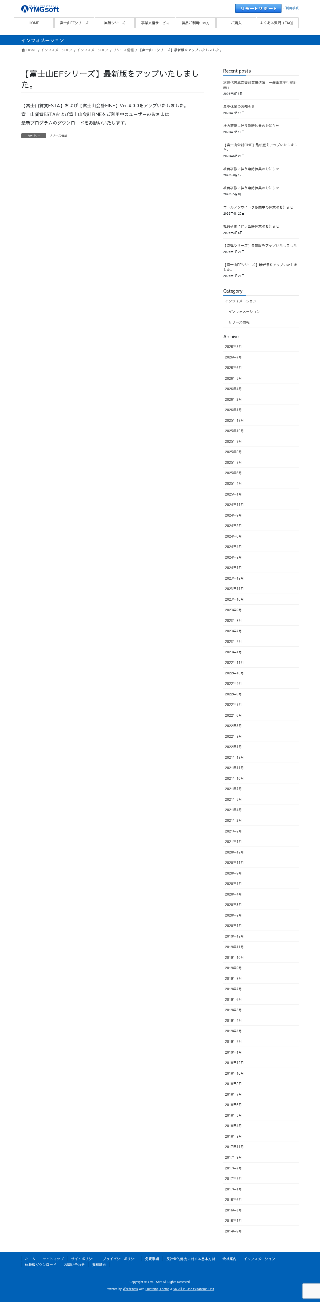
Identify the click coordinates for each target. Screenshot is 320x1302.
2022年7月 (233, 704)
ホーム (30, 1258)
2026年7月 (233, 356)
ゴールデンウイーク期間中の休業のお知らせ (258, 207)
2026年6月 (233, 367)
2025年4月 (233, 483)
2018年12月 (234, 1062)
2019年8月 (233, 978)
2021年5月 (233, 799)
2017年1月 (233, 1188)
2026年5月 (233, 378)
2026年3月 (233, 399)
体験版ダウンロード (40, 1264)
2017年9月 (233, 1157)
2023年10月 (234, 599)
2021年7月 (233, 788)
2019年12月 (234, 936)
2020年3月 (233, 904)
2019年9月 (233, 967)
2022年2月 (233, 736)
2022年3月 (233, 725)
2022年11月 (234, 662)
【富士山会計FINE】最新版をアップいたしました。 (260, 147)
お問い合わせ (74, 1264)
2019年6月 (233, 999)
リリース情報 (58, 136)
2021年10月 (234, 778)
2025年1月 (233, 494)
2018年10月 (234, 1073)
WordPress (130, 1289)
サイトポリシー (83, 1258)
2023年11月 (234, 588)
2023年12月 (234, 578)
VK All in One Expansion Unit (193, 1289)
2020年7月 (233, 883)
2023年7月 (233, 630)
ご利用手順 (290, 8)
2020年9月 (233, 873)
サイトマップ (53, 1258)
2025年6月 (233, 472)
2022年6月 (233, 715)
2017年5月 (233, 1178)
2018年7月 (233, 1094)
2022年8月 (233, 693)
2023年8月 (233, 620)
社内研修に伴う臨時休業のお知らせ (251, 125)
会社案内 (229, 1258)
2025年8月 (233, 451)
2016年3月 (233, 1209)
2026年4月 (233, 388)
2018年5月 (233, 1115)
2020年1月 (233, 925)
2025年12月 (234, 420)
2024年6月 (233, 536)
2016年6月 (233, 1199)
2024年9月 (233, 515)
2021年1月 (233, 841)
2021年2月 (233, 830)
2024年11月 (234, 504)
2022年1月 (233, 746)
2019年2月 (233, 1041)
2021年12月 (234, 757)
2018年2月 (233, 1136)
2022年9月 (233, 683)
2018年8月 (233, 1083)
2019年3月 (233, 1030)
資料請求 (99, 1264)
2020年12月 (234, 851)
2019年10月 (234, 957)
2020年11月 (234, 862)
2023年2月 (233, 641)
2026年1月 (233, 409)
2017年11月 (234, 1146)
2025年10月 (234, 430)
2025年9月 (233, 441)
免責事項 (152, 1258)
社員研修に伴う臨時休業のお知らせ (251, 168)
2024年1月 (233, 567)
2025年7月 (233, 462)
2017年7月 (233, 1167)
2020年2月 (233, 915)
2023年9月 (233, 609)
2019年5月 (233, 1009)
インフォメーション (240, 300)
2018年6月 (233, 1104)
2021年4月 (233, 809)
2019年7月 (233, 988)
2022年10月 (234, 672)
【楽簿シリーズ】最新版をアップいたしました (260, 245)
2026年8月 (233, 346)
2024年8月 (233, 525)
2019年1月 (233, 1052)
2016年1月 (233, 1220)
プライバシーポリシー (120, 1258)
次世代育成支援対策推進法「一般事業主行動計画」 (260, 85)
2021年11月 (234, 767)
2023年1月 (233, 651)
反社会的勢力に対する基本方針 (190, 1258)
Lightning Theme (157, 1289)
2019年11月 (234, 946)
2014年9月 (233, 1230)
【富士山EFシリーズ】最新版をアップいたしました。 (260, 267)
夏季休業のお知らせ (239, 106)
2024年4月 (233, 546)
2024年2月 (233, 557)
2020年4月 (233, 894)
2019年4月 (233, 1020)
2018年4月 (233, 1125)
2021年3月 (233, 820)
